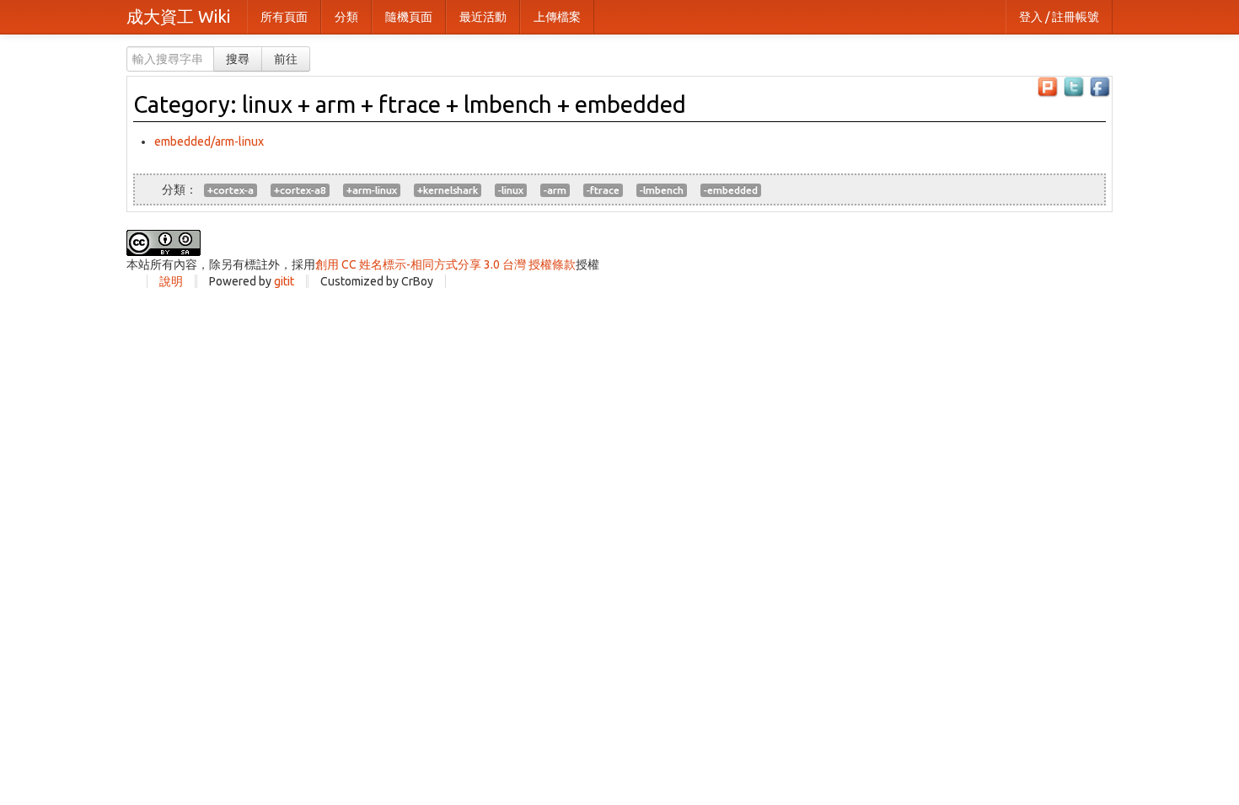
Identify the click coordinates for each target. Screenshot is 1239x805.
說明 (171, 281)
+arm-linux (371, 189)
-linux (510, 189)
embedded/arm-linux (209, 141)
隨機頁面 (408, 17)
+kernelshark (447, 189)
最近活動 (483, 17)
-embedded (731, 189)
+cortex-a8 (300, 189)
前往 (286, 59)
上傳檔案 (557, 17)
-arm (555, 189)
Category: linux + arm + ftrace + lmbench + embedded (409, 104)
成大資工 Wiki (178, 16)
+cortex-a (230, 189)
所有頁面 (284, 17)
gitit (284, 281)
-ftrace (603, 189)
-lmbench (662, 189)
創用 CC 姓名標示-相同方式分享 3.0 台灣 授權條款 (445, 264)
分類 (346, 17)
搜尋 (237, 59)
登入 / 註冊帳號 (1059, 17)
